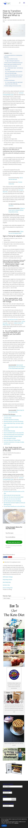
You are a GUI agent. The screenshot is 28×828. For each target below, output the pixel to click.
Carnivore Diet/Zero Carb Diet (15, 20)
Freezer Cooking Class (8, 587)
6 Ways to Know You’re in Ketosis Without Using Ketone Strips (17, 210)
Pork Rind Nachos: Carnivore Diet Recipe (13, 421)
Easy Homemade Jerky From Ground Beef (13, 434)
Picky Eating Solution (7, 579)
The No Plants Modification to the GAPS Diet (14, 506)
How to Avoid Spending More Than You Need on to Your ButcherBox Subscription (17, 366)
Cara (5, 20)
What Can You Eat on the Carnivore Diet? (13, 497)
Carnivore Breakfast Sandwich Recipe (13, 436)
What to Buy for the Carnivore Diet (12, 495)
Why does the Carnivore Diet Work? (12, 499)
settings (16, 823)
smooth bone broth (12, 319)
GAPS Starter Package (8, 577)
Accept (4, 825)
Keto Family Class (7, 582)
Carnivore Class (6, 585)
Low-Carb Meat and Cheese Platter (12, 440)
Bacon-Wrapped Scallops (10, 438)
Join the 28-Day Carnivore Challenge (12, 500)
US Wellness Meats (11, 683)
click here (11, 205)
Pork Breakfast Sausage (9, 431)
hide (10, 53)
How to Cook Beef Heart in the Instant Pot (14, 432)
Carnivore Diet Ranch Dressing (11, 419)
